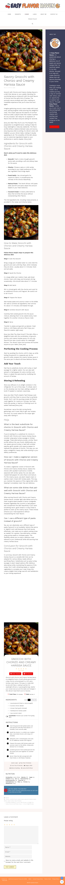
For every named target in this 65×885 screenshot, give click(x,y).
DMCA (29, 879)
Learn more (54, 126)
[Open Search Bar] (32, 23)
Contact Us (53, 14)
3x (35, 699)
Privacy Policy (32, 19)
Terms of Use (47, 879)
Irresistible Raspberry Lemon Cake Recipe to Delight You (20, 802)
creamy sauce (20, 799)
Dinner (27, 14)
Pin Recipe (28, 673)
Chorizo (7, 799)
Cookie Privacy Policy (38, 879)
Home (9, 14)
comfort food (13, 799)
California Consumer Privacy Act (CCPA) (17, 879)
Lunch (35, 14)
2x (32, 699)
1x (29, 699)
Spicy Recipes (17, 800)
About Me (43, 14)
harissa (31, 799)
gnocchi (27, 799)
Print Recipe (16, 673)
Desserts (18, 14)
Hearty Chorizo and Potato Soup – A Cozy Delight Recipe (20, 804)
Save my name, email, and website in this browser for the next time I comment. (19, 861)
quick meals (11, 800)
